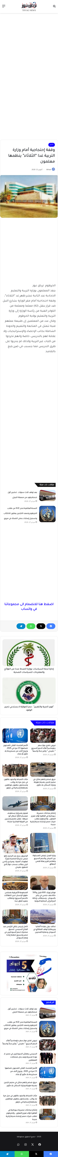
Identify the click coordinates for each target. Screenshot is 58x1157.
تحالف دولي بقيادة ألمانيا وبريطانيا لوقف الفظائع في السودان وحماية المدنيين (44, 929)
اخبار (51, 145)
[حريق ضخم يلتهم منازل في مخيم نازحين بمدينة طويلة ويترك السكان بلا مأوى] (43, 769)
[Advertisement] (29, 45)
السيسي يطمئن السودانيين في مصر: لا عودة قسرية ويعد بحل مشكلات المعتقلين (20, 1057)
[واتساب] (30, 626)
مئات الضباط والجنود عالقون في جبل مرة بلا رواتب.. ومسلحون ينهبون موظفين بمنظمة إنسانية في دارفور (20, 1099)
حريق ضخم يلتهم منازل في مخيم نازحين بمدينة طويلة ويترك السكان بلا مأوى (44, 782)
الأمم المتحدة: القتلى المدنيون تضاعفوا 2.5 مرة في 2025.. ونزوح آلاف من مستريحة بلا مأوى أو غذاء (21, 1071)
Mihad (48, 170)
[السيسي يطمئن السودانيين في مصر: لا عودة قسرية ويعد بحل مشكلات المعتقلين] (47, 1058)
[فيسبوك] (50, 626)
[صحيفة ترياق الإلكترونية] (29, 6)
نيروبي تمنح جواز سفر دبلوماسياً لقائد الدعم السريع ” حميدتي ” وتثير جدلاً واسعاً (43, 748)
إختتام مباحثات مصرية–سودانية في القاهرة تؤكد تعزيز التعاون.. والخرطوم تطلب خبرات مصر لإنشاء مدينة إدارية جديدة (43, 819)
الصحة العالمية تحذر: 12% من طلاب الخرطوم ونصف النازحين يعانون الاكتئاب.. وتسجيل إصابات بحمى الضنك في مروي (20, 513)
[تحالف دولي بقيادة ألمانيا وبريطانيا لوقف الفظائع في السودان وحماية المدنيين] (43, 916)
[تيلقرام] (21, 626)
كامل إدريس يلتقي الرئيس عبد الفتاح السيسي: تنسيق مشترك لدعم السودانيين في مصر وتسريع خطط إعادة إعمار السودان (15, 932)
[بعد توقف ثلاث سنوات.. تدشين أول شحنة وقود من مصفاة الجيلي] (47, 495)
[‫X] (40, 626)
